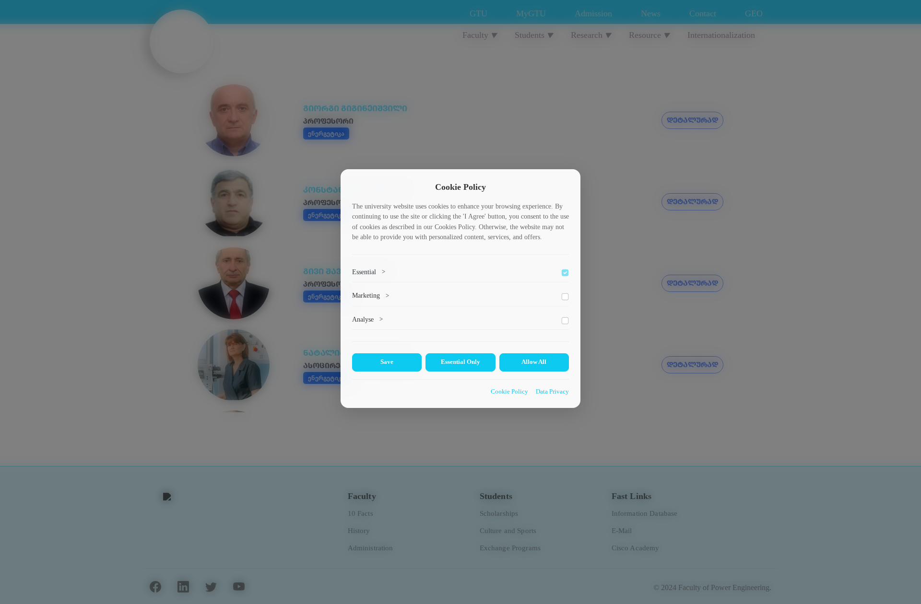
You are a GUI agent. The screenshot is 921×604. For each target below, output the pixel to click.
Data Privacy (552, 391)
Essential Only (460, 362)
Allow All (533, 362)
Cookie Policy (509, 391)
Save (386, 362)
